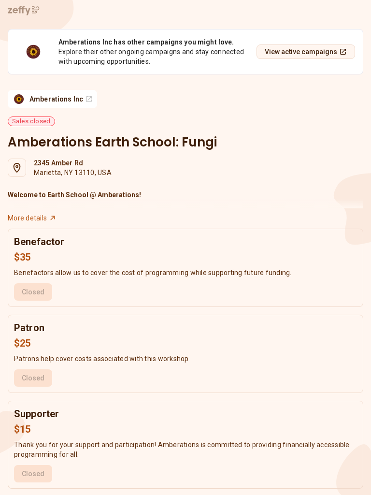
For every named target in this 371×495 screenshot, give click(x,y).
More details (27, 218)
